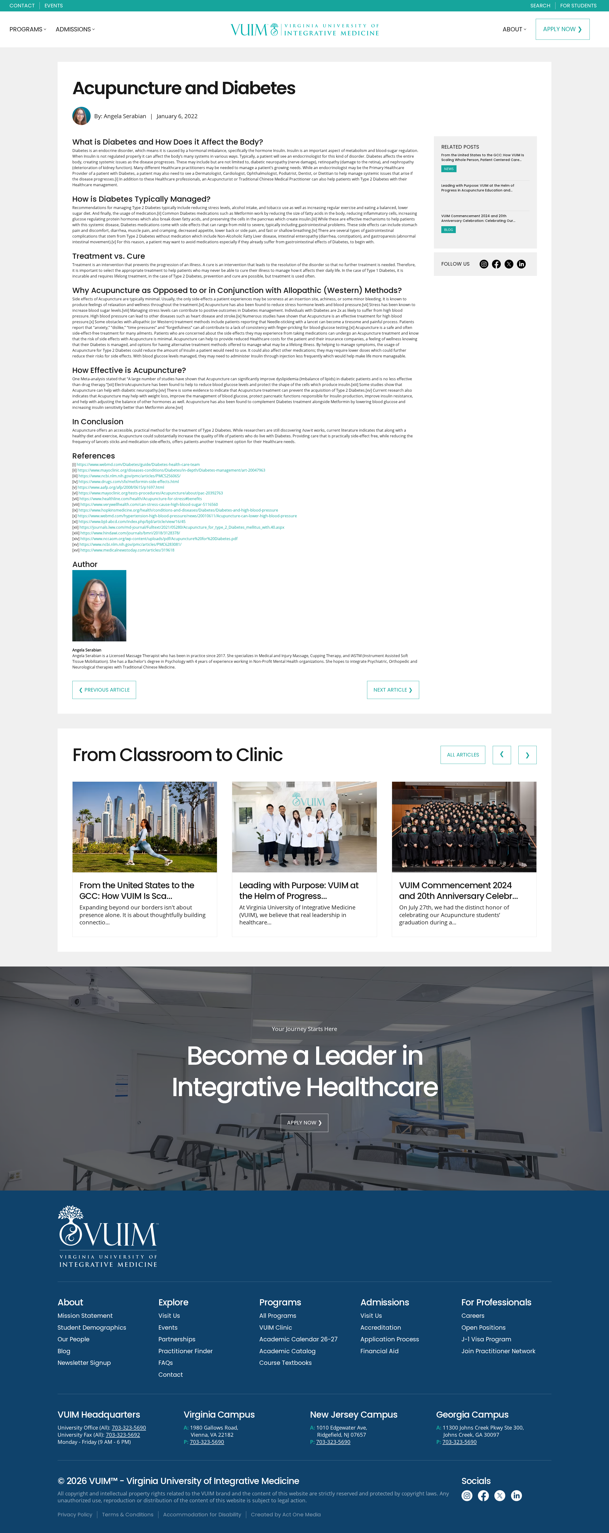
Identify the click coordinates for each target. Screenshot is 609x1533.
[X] (509, 264)
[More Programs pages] (45, 29)
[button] (540, 5)
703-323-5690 (129, 1427)
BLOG (448, 229)
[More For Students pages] (598, 5)
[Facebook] (496, 264)
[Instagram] (484, 264)
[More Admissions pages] (93, 29)
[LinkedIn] (521, 264)
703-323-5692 (123, 1434)
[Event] (144, 859)
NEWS (449, 168)
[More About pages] (525, 29)
